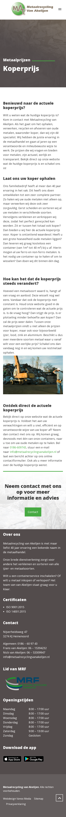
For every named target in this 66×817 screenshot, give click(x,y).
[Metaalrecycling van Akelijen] (33, 9)
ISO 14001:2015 (16, 611)
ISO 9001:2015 (15, 607)
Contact (33, 512)
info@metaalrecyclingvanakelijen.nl (33, 452)
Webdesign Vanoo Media (17, 798)
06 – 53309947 (36, 652)
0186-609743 (18, 447)
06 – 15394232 (37, 648)
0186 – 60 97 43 (27, 643)
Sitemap (38, 798)
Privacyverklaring (16, 804)
